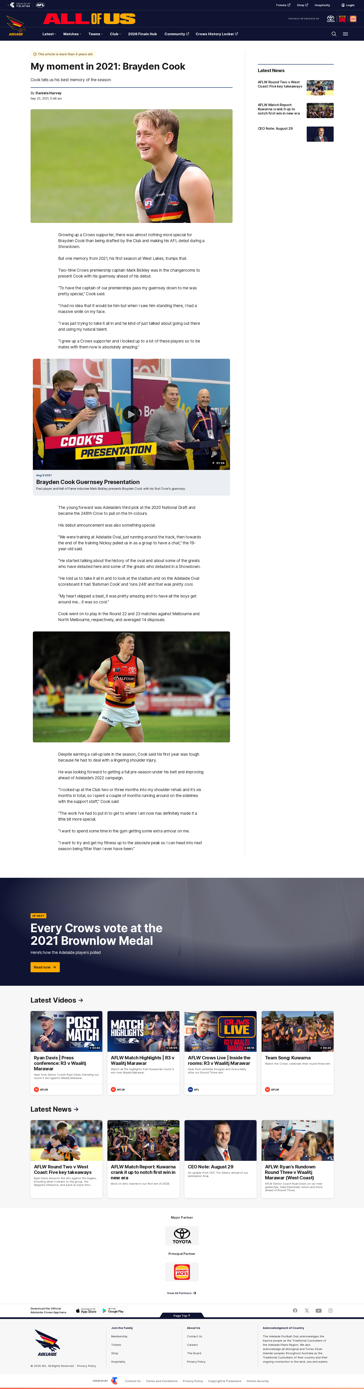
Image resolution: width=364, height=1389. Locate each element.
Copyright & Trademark (224, 1381)
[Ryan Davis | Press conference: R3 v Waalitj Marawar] (67, 1053)
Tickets (281, 5)
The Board (194, 1353)
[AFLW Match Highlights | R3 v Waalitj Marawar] (143, 1053)
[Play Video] (131, 414)
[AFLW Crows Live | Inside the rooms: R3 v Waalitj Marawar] (221, 1053)
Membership (119, 1336)
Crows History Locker (215, 34)
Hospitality (322, 5)
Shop (300, 5)
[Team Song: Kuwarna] (298, 1053)
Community (175, 34)
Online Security (257, 1381)
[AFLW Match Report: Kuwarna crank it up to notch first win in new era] (296, 110)
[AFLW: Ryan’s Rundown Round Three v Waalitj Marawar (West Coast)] (298, 1159)
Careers (192, 1344)
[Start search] (334, 34)
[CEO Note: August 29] (296, 134)
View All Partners (179, 1293)
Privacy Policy (86, 1365)
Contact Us (194, 1336)
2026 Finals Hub (142, 34)
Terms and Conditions (162, 1381)
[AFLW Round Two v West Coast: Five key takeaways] (296, 88)
